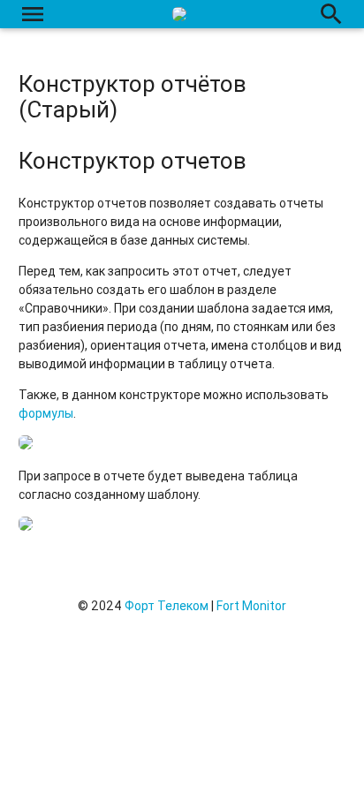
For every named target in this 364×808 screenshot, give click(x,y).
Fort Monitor (251, 606)
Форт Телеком (167, 606)
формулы (46, 413)
